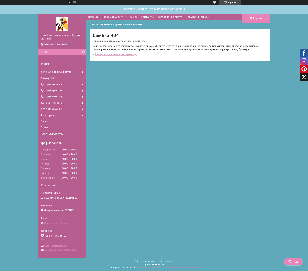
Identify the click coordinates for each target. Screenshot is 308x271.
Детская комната (51, 102)
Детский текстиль (52, 96)
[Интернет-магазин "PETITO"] (62, 24)
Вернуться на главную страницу (116, 54)
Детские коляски (51, 84)
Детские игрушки (51, 109)
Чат (296, 261)
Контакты (147, 17)
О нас (133, 17)
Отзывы (45, 127)
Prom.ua (169, 261)
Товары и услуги (112, 17)
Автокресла (48, 78)
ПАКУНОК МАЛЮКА (197, 17)
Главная (93, 17)
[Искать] (83, 52)
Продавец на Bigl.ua (154, 264)
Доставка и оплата (169, 17)
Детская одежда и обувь (56, 71)
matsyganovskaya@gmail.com (60, 249)
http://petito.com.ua (55, 245)
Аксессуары (48, 115)
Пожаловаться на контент (151, 267)
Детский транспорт (53, 90)
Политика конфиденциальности (181, 267)
